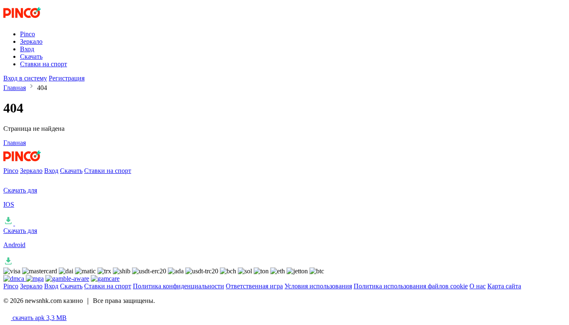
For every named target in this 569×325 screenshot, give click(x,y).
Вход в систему (25, 78)
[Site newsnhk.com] (37, 19)
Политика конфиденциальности (178, 286)
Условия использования (318, 286)
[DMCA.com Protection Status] (14, 278)
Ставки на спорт (43, 64)
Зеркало (31, 41)
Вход (27, 48)
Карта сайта (504, 286)
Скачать (31, 56)
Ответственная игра (254, 286)
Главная (14, 87)
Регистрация (67, 78)
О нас (477, 286)
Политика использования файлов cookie (411, 286)
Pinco (27, 34)
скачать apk (39, 317)
